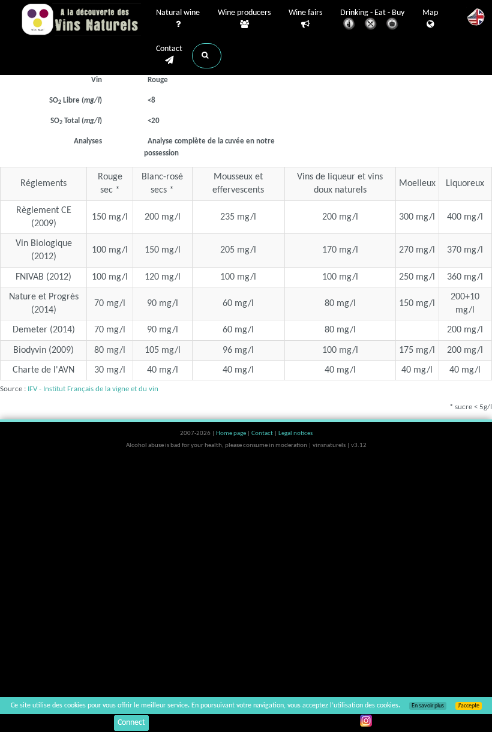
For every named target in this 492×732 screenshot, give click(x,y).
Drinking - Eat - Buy (372, 12)
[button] (206, 55)
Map (430, 12)
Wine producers (244, 12)
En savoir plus (428, 706)
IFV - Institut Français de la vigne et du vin (93, 389)
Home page (231, 433)
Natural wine (178, 12)
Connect (131, 722)
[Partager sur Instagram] (366, 720)
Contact (169, 48)
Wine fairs (305, 12)
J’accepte (468, 706)
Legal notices (295, 433)
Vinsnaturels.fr (81, 19)
